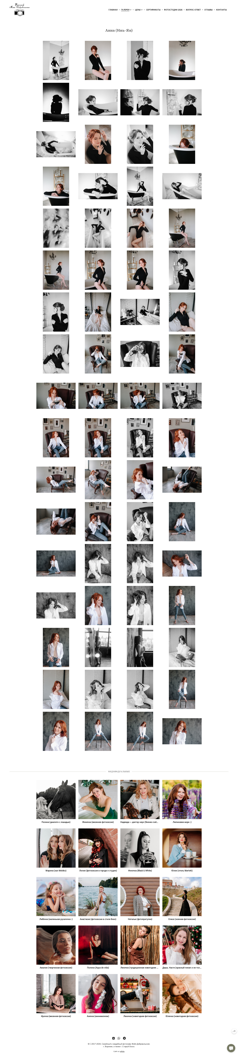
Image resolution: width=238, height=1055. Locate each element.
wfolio (122, 1051)
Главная (113, 9)
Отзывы (208, 9)
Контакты (221, 9)
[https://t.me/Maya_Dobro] (124, 1038)
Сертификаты (153, 9)
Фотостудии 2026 (173, 9)
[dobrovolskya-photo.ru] (19, 9)
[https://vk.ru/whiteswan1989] (113, 1038)
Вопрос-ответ (193, 9)
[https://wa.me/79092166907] (119, 1038)
